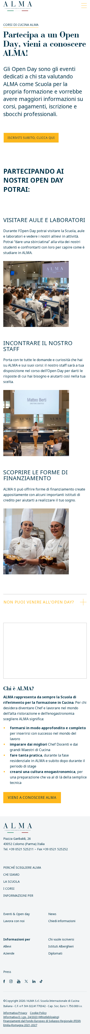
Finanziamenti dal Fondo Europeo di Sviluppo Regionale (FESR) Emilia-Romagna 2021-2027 (42, 1023)
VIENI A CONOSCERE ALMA (32, 797)
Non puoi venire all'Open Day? (38, 602)
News (52, 914)
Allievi (7, 946)
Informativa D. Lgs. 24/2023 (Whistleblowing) (31, 1017)
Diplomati (55, 953)
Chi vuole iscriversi (61, 939)
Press (7, 972)
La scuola (11, 881)
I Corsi (8, 888)
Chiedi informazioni (61, 921)
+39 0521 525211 (21, 849)
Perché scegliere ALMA (22, 867)
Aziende (8, 953)
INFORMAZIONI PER (18, 895)
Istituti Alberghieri (61, 946)
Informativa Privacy (15, 1013)
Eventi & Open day (16, 914)
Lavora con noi (13, 921)
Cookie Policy (38, 1013)
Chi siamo (11, 874)
